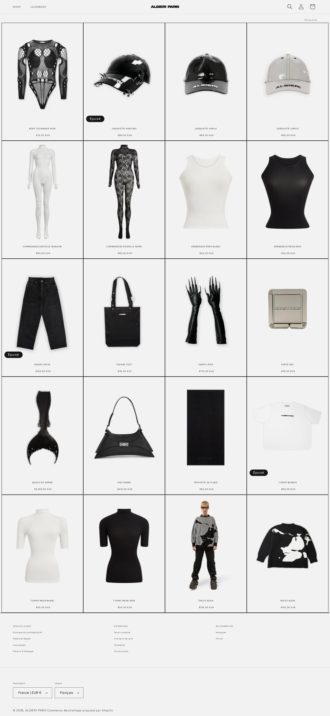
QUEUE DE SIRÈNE (42, 482)
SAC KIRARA (124, 482)
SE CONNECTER (224, 626)
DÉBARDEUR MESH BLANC (205, 246)
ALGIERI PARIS (36, 710)
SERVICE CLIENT (22, 626)
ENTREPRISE (121, 626)
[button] (19, 7)
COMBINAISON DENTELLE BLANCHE (42, 246)
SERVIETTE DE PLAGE (206, 482)
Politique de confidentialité (27, 632)
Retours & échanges (23, 651)
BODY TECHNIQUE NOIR (42, 128)
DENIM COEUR (42, 364)
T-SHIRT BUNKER (287, 482)
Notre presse (121, 651)
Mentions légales (22, 638)
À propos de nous (123, 638)
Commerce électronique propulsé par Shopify (80, 710)
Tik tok (219, 638)
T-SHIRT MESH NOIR (124, 600)
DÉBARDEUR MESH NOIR (287, 246)
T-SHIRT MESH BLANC (42, 600)
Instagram (221, 632)
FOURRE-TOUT (124, 364)
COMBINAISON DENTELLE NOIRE (124, 246)
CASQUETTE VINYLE (206, 128)
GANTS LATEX (206, 364)
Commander (19, 645)
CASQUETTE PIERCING (124, 128)
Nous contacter (122, 632)
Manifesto (119, 645)
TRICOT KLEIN (205, 600)
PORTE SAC (287, 364)
